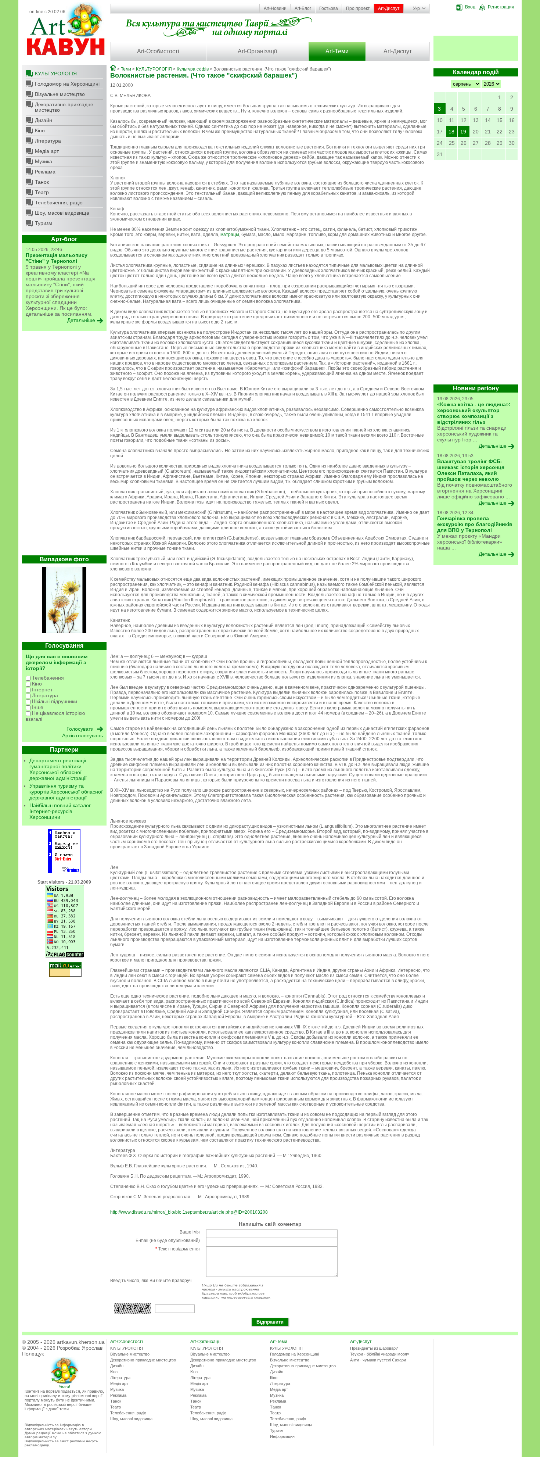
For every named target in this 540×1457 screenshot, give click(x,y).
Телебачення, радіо (59, 202)
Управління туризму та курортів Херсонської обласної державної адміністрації (65, 792)
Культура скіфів (193, 69)
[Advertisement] (64, 445)
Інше (36, 707)
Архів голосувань (82, 735)
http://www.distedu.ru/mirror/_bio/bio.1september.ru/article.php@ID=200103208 (189, 1212)
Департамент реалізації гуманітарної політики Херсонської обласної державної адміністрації (58, 769)
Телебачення (47, 678)
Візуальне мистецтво (60, 94)
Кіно (40, 130)
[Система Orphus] (64, 871)
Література (48, 141)
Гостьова (328, 8)
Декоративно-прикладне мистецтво (64, 107)
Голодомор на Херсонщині (67, 84)
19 (463, 132)
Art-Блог (303, 8)
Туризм (43, 223)
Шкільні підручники (53, 701)
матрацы (229, 234)
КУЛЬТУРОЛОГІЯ (56, 73)
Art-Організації (257, 51)
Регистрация (501, 7)
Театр (42, 192)
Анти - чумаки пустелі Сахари (378, 1360)
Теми (126, 69)
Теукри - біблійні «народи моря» (379, 1354)
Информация (282, 1436)
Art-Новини (275, 8)
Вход (470, 7)
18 (451, 132)
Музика (43, 161)
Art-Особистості (158, 51)
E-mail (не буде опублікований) (168, 1240)
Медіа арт (47, 151)
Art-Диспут (389, 8)
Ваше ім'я (190, 1232)
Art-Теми (337, 51)
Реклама (45, 172)
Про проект (358, 8)
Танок (42, 182)
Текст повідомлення (177, 1249)
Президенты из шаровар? (374, 1348)
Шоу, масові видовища (62, 213)
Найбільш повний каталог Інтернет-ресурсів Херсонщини (60, 811)
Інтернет (41, 689)
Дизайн (43, 120)
